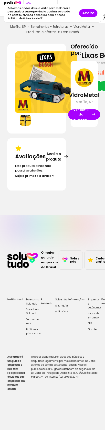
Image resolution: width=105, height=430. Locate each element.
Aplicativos (61, 311)
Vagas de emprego (93, 315)
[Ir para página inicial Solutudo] (22, 260)
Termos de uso (32, 321)
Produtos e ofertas (41, 32)
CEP (90, 323)
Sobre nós (61, 299)
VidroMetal (82, 26)
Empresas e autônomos (95, 303)
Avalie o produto (54, 156)
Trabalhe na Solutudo (33, 311)
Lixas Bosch (70, 32)
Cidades (93, 329)
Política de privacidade (33, 331)
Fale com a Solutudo (32, 301)
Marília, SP (18, 26)
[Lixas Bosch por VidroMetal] (46, 82)
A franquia (61, 305)
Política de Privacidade (24, 18)
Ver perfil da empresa (81, 114)
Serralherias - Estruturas (49, 26)
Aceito (88, 13)
